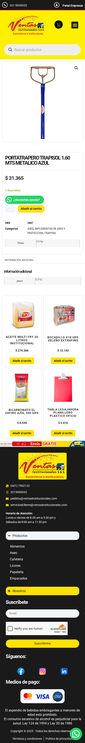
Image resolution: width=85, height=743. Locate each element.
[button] (74, 25)
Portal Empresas (73, 5)
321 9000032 (18, 5)
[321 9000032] (5, 5)
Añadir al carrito (31, 208)
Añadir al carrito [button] (22, 360)
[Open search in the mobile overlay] (42, 49)
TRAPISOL (50, 233)
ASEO (30, 228)
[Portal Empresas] (56, 5)
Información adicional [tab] (19, 260)
